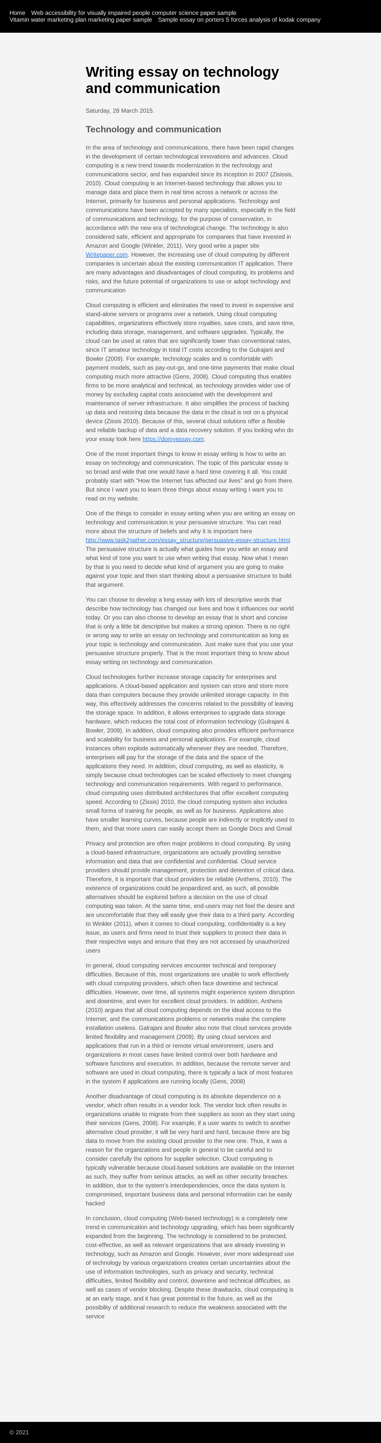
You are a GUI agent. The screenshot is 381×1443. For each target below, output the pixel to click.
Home (17, 13)
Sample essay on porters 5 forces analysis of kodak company (239, 19)
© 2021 (19, 1432)
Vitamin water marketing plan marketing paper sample (81, 19)
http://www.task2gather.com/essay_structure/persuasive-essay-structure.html (188, 540)
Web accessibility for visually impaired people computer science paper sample (133, 13)
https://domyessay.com (173, 439)
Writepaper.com (107, 254)
